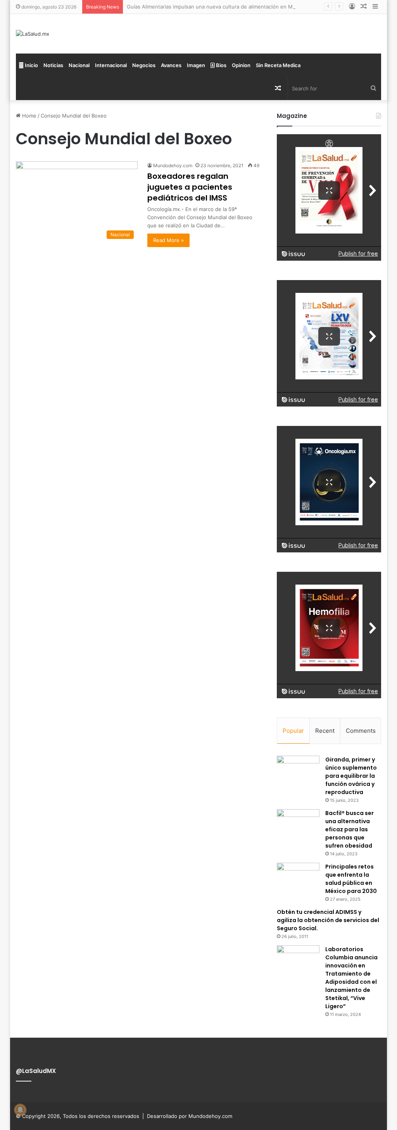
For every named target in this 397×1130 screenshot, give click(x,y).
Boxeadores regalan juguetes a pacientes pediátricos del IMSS (189, 187)
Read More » (168, 240)
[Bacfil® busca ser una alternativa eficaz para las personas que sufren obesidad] (298, 823)
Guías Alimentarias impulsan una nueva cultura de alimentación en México (216, 6)
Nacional (79, 65)
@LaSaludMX (36, 1071)
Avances (171, 65)
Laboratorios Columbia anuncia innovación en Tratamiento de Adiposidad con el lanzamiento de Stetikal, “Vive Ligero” (351, 977)
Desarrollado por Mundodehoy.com (189, 1116)
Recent (325, 730)
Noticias (53, 65)
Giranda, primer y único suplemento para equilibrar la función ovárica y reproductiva (351, 776)
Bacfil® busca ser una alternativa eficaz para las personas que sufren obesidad (349, 829)
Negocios (143, 65)
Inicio (31, 65)
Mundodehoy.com (172, 165)
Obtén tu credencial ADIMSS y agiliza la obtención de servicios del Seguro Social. (328, 920)
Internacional (111, 65)
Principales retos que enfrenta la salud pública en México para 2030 (351, 879)
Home (28, 115)
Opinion (241, 65)
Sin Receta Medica (278, 65)
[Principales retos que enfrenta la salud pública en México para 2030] (298, 877)
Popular (293, 730)
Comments (361, 730)
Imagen (196, 65)
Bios (220, 65)
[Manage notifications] (20, 1110)
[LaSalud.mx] (32, 33)
